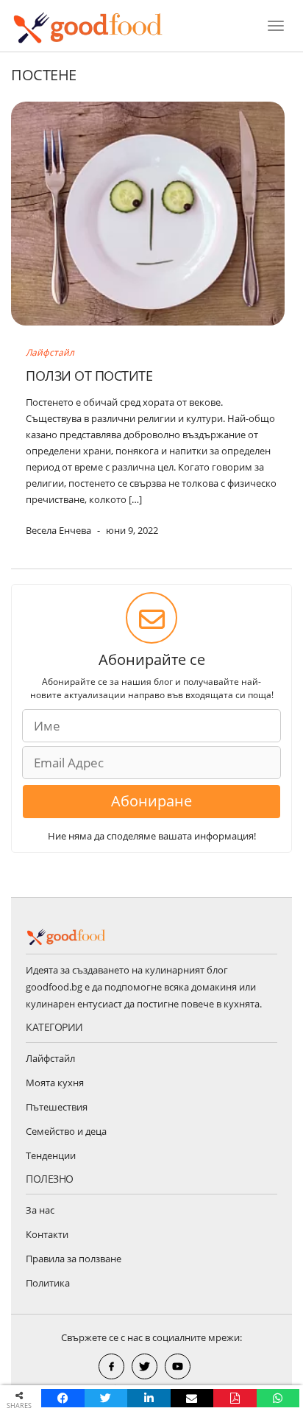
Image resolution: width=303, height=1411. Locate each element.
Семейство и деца (66, 1131)
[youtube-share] (177, 1366)
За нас (40, 1210)
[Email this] (192, 1398)
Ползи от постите (89, 375)
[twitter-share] (144, 1366)
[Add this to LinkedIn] (149, 1398)
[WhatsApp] (278, 1398)
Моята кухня (55, 1082)
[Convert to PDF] (235, 1398)
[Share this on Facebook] (63, 1398)
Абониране (151, 801)
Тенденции (51, 1155)
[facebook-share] (111, 1366)
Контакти (47, 1234)
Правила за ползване (73, 1258)
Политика (48, 1282)
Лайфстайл (50, 352)
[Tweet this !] (106, 1398)
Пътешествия (57, 1106)
